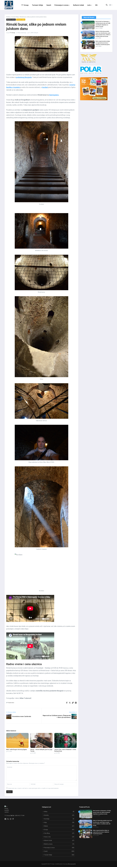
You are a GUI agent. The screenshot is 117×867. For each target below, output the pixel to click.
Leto (89, 5)
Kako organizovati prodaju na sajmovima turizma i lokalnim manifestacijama (103, 43)
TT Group (25, 5)
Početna (8, 16)
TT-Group (12, 32)
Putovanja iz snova (61, 5)
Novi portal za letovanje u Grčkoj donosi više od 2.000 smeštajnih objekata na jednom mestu (102, 812)
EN (96, 5)
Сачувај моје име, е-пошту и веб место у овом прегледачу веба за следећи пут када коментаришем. (33, 788)
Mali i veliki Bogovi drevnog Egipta (16, 749)
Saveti (48, 5)
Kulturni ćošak (78, 5)
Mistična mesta (11, 19)
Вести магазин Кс (72, 864)
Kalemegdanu (54, 95)
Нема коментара (22, 32)
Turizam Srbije (37, 5)
